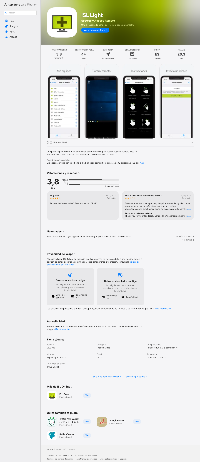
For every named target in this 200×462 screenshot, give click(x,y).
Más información (163, 308)
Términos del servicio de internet (60, 459)
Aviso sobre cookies (108, 459)
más (142, 163)
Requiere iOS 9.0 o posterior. (161, 347)
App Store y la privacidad (87, 459)
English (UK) (61, 449)
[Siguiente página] (197, 101)
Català (72, 449)
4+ (98, 357)
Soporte (123, 459)
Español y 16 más (55, 357)
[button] (20, 21)
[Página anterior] (44, 101)
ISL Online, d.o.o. (155, 357)
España (50, 449)
